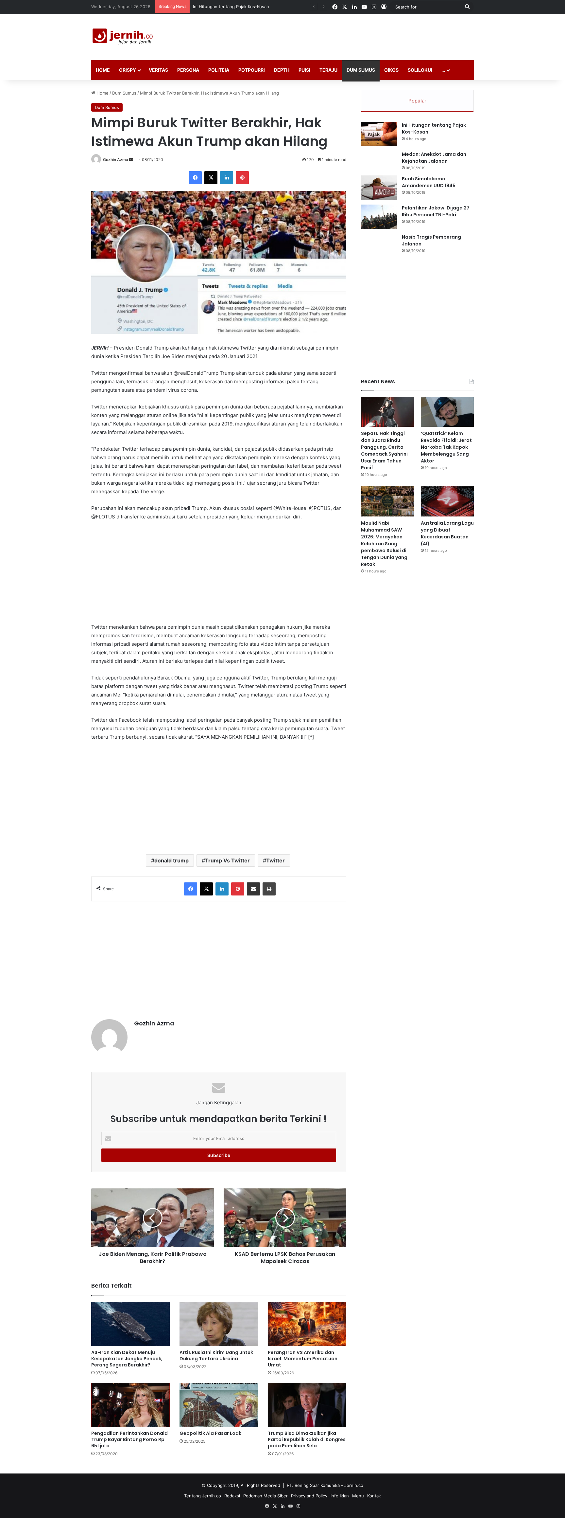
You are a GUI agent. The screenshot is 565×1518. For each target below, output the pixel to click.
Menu (358, 1495)
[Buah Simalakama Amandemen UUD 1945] (379, 187)
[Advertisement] (348, 35)
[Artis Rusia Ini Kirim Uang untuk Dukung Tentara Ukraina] (219, 1324)
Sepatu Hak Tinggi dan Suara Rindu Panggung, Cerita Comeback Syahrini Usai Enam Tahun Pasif (384, 450)
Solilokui (420, 70)
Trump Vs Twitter (227, 860)
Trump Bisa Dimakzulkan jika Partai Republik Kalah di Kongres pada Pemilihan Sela (307, 1439)
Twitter (275, 860)
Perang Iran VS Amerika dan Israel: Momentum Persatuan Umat (302, 1358)
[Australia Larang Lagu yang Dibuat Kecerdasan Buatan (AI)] (447, 501)
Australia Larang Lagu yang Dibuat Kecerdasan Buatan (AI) (447, 533)
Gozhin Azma (115, 159)
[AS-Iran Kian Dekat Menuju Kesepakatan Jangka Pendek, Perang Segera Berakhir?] (130, 1324)
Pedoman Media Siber (265, 1495)
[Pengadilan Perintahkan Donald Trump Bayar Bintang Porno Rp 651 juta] (130, 1405)
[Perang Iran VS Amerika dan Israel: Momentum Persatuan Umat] (307, 1324)
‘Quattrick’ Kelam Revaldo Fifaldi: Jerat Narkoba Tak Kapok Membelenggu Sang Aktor (446, 447)
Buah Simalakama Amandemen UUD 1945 (428, 182)
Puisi (304, 70)
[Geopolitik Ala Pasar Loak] (219, 1405)
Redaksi (232, 1495)
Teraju (328, 70)
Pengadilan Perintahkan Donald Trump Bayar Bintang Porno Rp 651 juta (129, 1439)
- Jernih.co (352, 1485)
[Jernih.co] (124, 37)
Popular (417, 101)
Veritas (158, 70)
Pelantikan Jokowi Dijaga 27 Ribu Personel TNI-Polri (436, 211)
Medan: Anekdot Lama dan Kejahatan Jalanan (434, 157)
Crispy (127, 70)
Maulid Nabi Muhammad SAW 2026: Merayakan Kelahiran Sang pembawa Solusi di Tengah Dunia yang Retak (384, 544)
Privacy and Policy (309, 1495)
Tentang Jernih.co (202, 1495)
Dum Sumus (361, 70)
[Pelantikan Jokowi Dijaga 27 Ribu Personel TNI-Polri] (379, 217)
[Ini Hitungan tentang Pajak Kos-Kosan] (379, 134)
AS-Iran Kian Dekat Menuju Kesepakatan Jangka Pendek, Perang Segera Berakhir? (127, 1358)
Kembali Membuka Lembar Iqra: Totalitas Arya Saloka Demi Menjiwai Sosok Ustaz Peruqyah (285, 6)
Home (103, 70)
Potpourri (251, 70)
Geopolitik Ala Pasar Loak (210, 1433)
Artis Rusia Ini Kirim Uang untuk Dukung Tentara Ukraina (216, 1355)
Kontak (374, 1495)
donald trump (171, 860)
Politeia (218, 70)
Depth (281, 70)
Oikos (391, 70)
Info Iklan (340, 1495)
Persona (188, 70)
